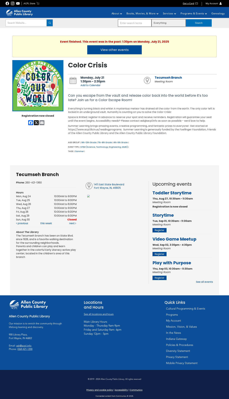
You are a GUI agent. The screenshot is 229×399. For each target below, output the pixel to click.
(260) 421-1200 (24, 349)
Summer (79, 151)
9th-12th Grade (88, 142)
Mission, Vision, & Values (181, 326)
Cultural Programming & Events (185, 308)
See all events (204, 282)
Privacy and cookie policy (99, 390)
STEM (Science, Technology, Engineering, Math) (104, 147)
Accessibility (121, 390)
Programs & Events (193, 13)
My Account (212, 3)
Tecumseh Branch (168, 78)
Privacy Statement (177, 357)
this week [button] (46, 223)
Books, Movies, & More (141, 13)
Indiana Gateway (176, 339)
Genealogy (218, 13)
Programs (172, 314)
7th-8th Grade (105, 142)
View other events (114, 50)
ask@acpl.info (23, 345)
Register (159, 230)
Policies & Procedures (179, 345)
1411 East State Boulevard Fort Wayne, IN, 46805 (109, 186)
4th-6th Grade (120, 142)
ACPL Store (29, 3)
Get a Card (188, 3)
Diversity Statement (178, 351)
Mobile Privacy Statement (182, 363)
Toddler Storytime (172, 193)
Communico (136, 390)
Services (168, 13)
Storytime (163, 215)
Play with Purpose (172, 263)
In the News (173, 333)
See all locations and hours (99, 314)
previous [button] (22, 223)
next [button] (72, 223)
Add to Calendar (91, 85)
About (116, 13)
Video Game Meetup (174, 239)
